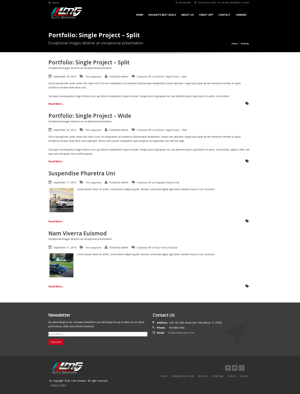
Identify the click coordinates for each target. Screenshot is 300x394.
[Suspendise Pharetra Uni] (61, 200)
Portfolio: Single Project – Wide (89, 115)
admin (124, 76)
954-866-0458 (184, 2)
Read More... (56, 103)
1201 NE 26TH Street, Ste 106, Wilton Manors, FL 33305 (223, 2)
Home (139, 14)
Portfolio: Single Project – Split (89, 62)
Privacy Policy (58, 385)
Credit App (206, 14)
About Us (187, 14)
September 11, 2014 (64, 182)
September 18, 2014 (64, 76)
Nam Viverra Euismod (77, 233)
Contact (224, 14)
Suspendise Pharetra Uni (81, 173)
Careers (241, 14)
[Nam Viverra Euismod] (61, 265)
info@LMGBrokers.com (181, 332)
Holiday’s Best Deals (162, 14)
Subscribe (56, 342)
